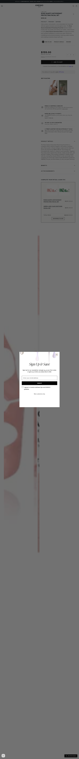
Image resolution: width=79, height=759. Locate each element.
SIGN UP (39, 383)
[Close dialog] (57, 354)
